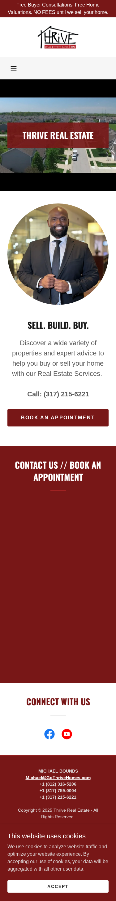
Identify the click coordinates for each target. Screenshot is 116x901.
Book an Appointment (58, 417)
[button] (13, 68)
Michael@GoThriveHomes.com (58, 777)
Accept (58, 886)
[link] (58, 37)
